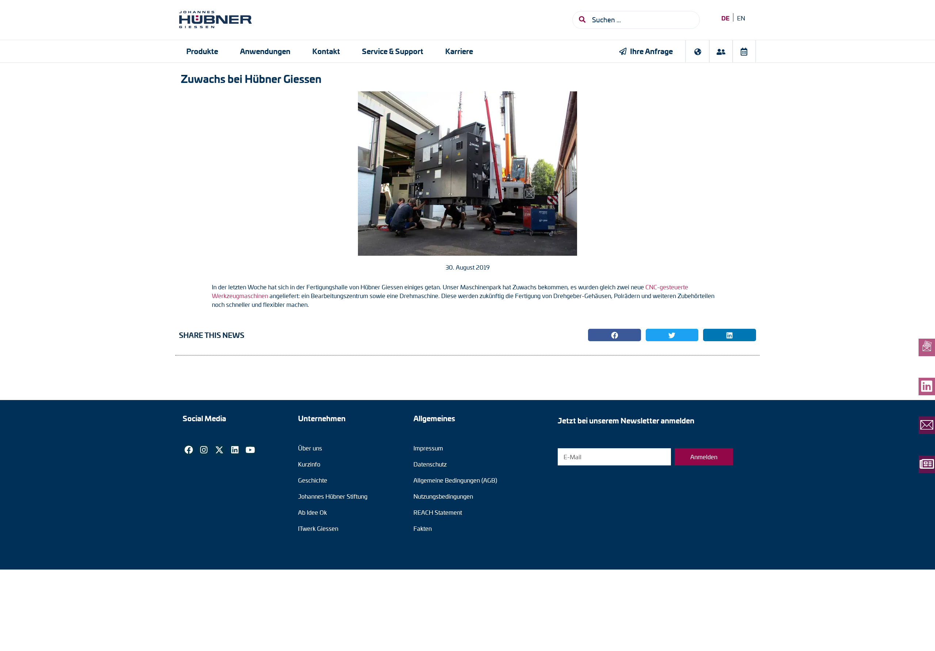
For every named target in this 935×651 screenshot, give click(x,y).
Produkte (202, 51)
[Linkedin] (235, 450)
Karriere (459, 51)
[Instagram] (204, 450)
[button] (614, 335)
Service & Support (392, 51)
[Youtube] (250, 450)
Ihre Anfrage (651, 51)
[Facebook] (188, 450)
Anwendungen (265, 51)
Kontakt (326, 51)
